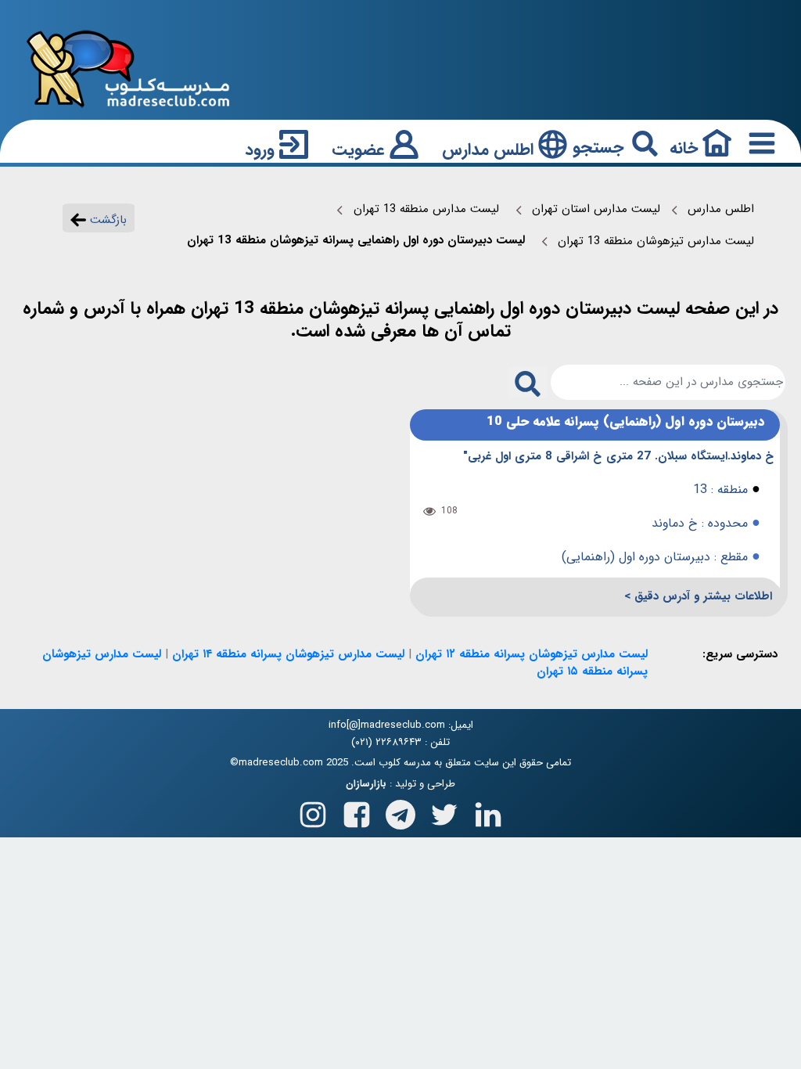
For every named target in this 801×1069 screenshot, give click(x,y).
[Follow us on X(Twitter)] (444, 811)
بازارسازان (366, 784)
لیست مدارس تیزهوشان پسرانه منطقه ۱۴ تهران (288, 654)
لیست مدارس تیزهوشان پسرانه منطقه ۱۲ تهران (531, 654)
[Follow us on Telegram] (400, 811)
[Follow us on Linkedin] (488, 811)
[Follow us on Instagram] (313, 811)
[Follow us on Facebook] (357, 811)
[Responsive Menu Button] (759, 143)
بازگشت (106, 220)
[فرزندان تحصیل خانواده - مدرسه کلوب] (128, 67)
